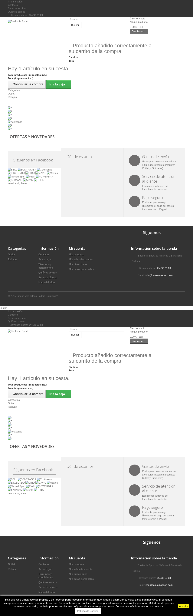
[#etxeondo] (15, 121)
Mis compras (76, 254)
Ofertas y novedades (32, 136)
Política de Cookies (88, 611)
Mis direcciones (78, 264)
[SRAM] (28, 180)
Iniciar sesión (15, 1)
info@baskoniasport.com (159, 275)
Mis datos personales (81, 269)
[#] (10, 107)
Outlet (11, 93)
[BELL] (13, 169)
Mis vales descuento (81, 259)
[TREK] (39, 180)
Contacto (13, 5)
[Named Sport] (17, 176)
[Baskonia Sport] (35, 36)
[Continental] (44, 169)
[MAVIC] (41, 173)
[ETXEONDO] (16, 173)
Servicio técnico (16, 8)
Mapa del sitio (46, 282)
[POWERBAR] (44, 176)
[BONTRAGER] (27, 169)
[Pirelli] (31, 176)
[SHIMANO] (15, 180)
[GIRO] (30, 173)
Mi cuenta (77, 248)
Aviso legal (44, 259)
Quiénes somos (16, 11)
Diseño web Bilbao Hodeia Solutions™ (37, 296)
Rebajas (12, 97)
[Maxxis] (52, 173)
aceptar (183, 606)
